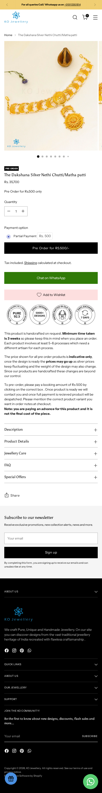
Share (15, 495)
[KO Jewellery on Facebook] (7, 651)
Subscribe (90, 736)
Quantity (10, 202)
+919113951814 (73, 4)
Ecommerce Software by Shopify (23, 775)
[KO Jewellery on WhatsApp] (30, 651)
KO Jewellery (33, 768)
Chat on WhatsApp (51, 278)
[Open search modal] (75, 17)
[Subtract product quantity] (9, 211)
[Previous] (7, 4)
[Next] (95, 4)
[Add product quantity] (23, 211)
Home (8, 35)
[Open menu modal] (95, 17)
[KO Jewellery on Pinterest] (22, 651)
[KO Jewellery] (16, 17)
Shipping (30, 263)
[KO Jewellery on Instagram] (15, 651)
